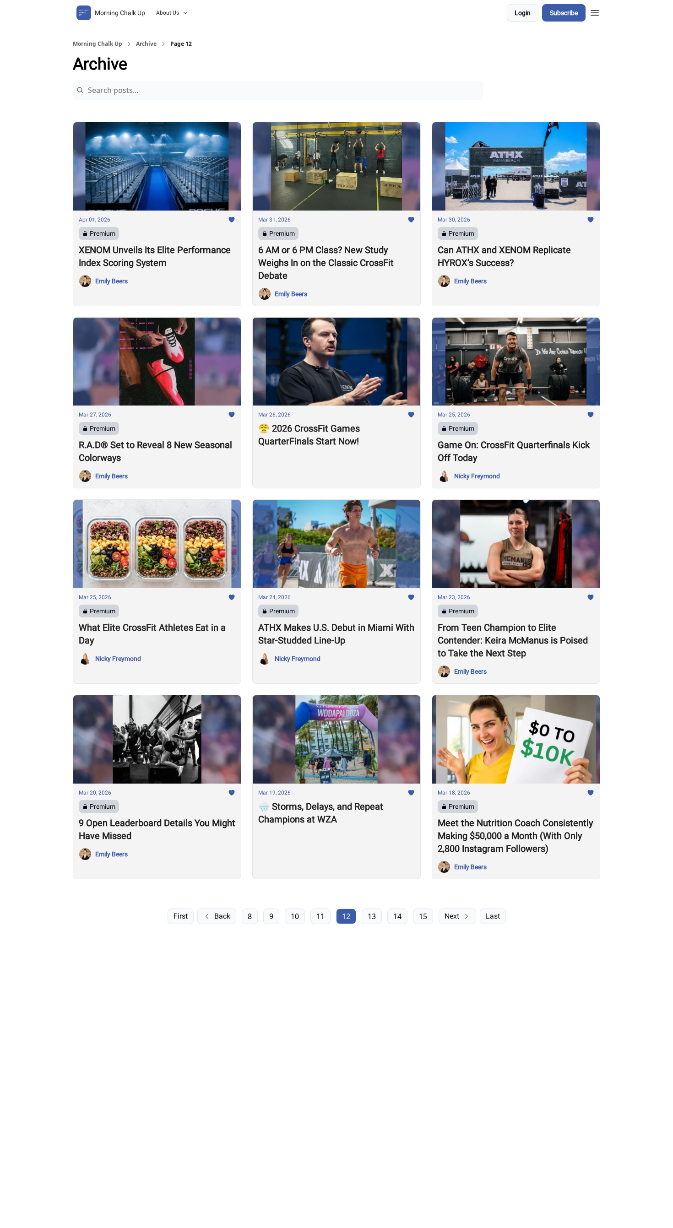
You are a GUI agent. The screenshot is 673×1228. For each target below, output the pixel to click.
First (181, 916)
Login (523, 12)
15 (423, 916)
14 (397, 916)
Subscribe (564, 12)
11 (320, 916)
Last (493, 916)
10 (295, 916)
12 (346, 916)
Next (452, 916)
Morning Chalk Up (97, 44)
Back (222, 916)
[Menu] (594, 11)
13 (372, 916)
